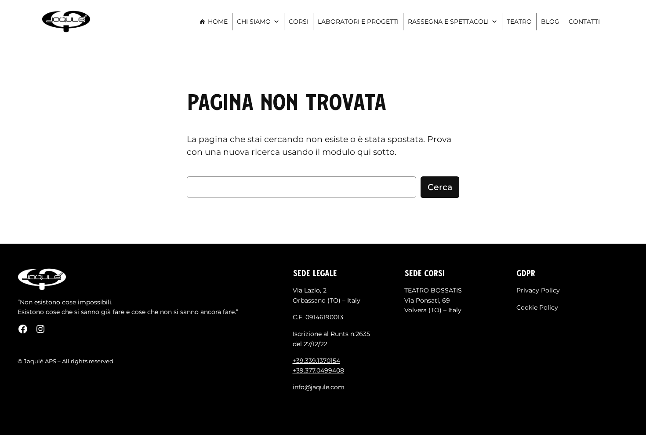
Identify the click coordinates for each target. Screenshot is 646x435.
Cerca (440, 187)
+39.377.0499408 (318, 370)
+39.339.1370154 (316, 361)
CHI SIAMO (254, 22)
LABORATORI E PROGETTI (358, 22)
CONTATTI (584, 22)
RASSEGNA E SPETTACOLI (448, 22)
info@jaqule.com (319, 387)
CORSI (298, 22)
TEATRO (519, 22)
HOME (218, 22)
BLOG (550, 22)
